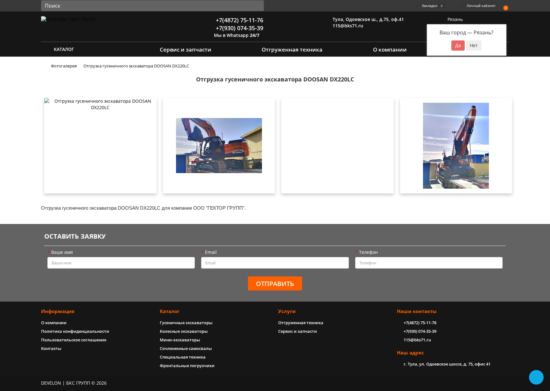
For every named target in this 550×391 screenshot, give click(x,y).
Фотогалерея (64, 66)
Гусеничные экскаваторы (186, 322)
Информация (57, 311)
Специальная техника (183, 357)
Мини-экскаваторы (180, 340)
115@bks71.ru (347, 26)
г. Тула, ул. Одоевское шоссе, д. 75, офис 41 (447, 364)
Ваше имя (62, 252)
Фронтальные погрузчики (187, 365)
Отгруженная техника (292, 49)
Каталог (170, 311)
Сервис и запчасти (185, 49)
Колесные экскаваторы (184, 331)
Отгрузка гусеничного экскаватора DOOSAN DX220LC (136, 66)
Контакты (51, 348)
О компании (390, 49)
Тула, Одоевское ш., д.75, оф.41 (367, 19)
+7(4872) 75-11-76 (238, 20)
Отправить (275, 283)
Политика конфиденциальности (75, 331)
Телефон (368, 252)
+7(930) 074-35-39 (238, 28)
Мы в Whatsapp (236, 35)
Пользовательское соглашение (73, 340)
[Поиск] (257, 6)
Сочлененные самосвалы (186, 348)
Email (211, 252)
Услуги (287, 311)
